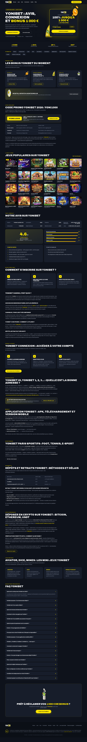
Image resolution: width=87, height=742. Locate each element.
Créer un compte (63, 31)
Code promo (21, 51)
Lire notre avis (26, 32)
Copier (72, 26)
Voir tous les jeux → (77, 156)
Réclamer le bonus (12, 32)
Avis (22, 2)
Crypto (7, 54)
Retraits (49, 725)
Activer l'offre (12, 84)
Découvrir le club (64, 84)
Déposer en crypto (11, 551)
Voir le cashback (38, 84)
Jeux (19, 2)
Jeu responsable (62, 725)
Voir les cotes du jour (12, 459)
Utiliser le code (53, 118)
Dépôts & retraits (72, 51)
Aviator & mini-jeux (16, 54)
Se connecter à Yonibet (13, 371)
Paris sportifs (63, 51)
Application (54, 51)
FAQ (36, 2)
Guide (32, 2)
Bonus (14, 2)
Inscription (39, 51)
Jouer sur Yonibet (43, 711)
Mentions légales (70, 725)
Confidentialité (79, 725)
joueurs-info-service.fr (68, 731)
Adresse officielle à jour (48, 400)
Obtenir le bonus (76, 2)
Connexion (26, 2)
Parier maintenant (74, 94)
